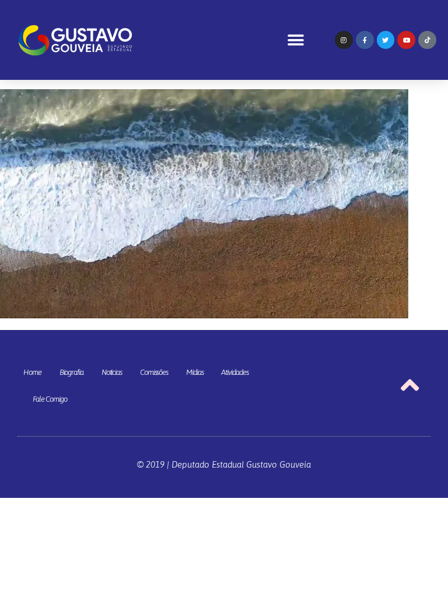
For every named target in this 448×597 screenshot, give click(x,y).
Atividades (234, 372)
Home (32, 372)
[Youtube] (406, 40)
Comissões (154, 372)
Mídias (194, 372)
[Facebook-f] (365, 40)
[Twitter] (386, 40)
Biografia (71, 372)
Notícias (112, 372)
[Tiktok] (427, 40)
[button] (296, 40)
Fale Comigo (50, 399)
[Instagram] (344, 40)
